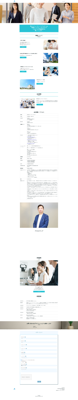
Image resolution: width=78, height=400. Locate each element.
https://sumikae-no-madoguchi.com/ (31, 139)
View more (23, 57)
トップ (63, 1)
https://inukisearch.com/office (31, 143)
